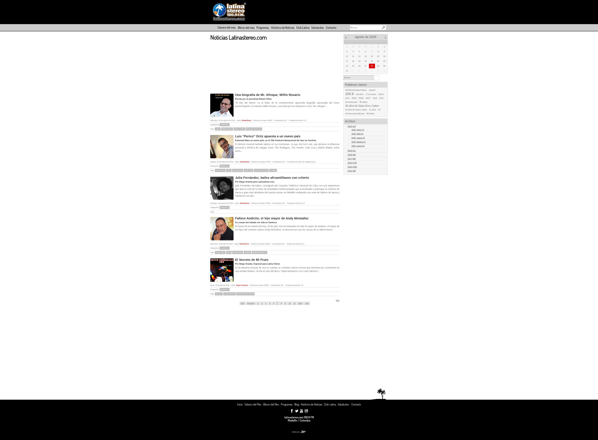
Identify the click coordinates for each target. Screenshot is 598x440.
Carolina (273, 170)
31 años (372, 110)
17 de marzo (371, 94)
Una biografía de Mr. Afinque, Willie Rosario (267, 95)
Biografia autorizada (253, 129)
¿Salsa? (372, 90)
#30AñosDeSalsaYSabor (356, 90)
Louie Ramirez (229, 294)
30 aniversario (351, 102)
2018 (375, 98)
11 (295, 303)
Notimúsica (246, 120)
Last (307, 303)
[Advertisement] (274, 65)
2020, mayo (357, 130)
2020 (352, 126)
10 (290, 303)
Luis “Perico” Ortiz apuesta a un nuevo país (267, 136)
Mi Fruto (219, 294)
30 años (363, 102)
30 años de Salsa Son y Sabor (362, 106)
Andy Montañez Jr (259, 252)
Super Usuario (242, 285)
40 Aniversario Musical (354, 114)
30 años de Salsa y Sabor (356, 110)
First (242, 303)
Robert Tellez (239, 129)
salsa (218, 129)
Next (300, 303)
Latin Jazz (248, 170)
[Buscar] (376, 77)
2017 (368, 98)
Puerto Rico (220, 170)
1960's (381, 94)
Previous (251, 303)
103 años (360, 94)
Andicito (247, 252)
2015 (354, 98)
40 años (370, 113)
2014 (347, 98)
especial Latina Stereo (245, 294)
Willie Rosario (227, 129)
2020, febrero (358, 142)
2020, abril (357, 134)
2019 (381, 98)
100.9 (349, 94)
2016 (361, 98)
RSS (337, 300)
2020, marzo (358, 138)
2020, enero (358, 146)
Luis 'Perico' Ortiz (261, 170)
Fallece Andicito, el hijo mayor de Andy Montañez (271, 218)
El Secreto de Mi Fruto (251, 259)
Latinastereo (237, 170)
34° (379, 110)
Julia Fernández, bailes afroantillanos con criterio (272, 177)
